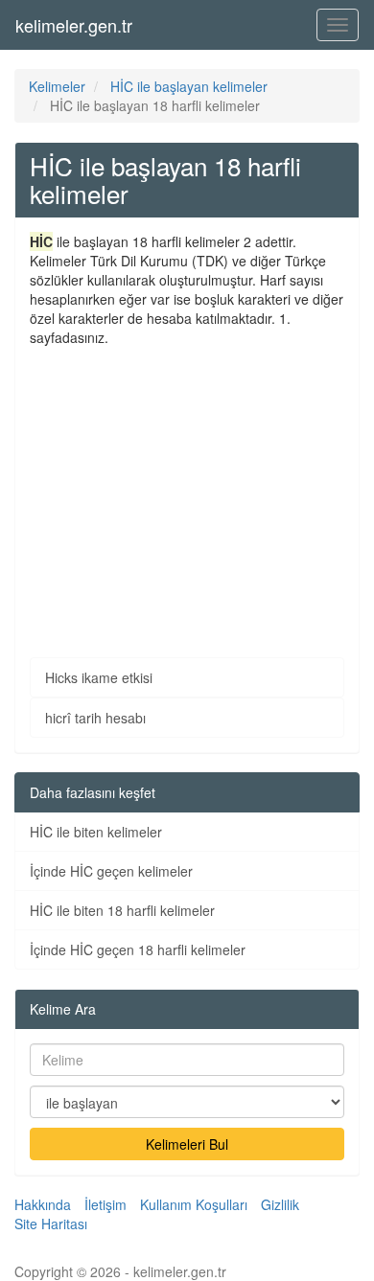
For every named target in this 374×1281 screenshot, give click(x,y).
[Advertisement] (187, 487)
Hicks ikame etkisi (98, 677)
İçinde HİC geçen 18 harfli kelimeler (137, 949)
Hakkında (42, 1204)
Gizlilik (280, 1204)
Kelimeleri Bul (187, 1144)
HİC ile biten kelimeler (96, 831)
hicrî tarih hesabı (95, 717)
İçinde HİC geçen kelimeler (111, 871)
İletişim (105, 1204)
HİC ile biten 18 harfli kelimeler (122, 910)
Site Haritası (50, 1223)
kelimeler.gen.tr (73, 24)
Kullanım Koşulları (193, 1204)
